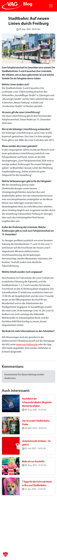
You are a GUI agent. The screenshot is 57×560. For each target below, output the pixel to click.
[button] (5, 554)
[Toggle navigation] (51, 6)
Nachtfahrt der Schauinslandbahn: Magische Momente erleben (37, 402)
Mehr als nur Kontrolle (33, 461)
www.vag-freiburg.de (27, 344)
